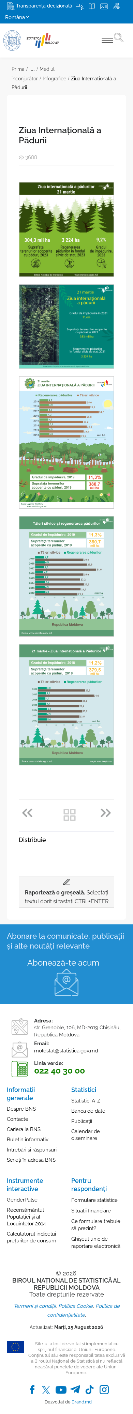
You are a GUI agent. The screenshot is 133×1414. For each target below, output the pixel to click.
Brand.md (82, 1401)
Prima (18, 69)
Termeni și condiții (35, 1306)
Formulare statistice (94, 1200)
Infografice (54, 78)
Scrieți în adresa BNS (31, 1160)
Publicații (81, 1121)
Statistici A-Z (85, 1101)
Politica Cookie (75, 1306)
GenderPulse (22, 1200)
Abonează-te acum (63, 963)
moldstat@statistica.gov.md (66, 1051)
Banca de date (88, 1111)
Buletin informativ (27, 1140)
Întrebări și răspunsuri (32, 1150)
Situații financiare (91, 1211)
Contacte (17, 1119)
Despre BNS (21, 1109)
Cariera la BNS (24, 1129)
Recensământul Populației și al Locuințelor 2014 (26, 1217)
